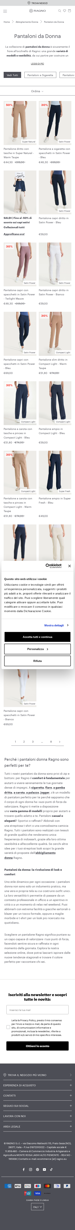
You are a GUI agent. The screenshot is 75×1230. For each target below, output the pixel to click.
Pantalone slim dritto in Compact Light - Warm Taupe (53, 363)
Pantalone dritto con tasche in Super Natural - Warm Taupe (19, 152)
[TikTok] (51, 1168)
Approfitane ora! (14, 234)
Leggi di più (37, 63)
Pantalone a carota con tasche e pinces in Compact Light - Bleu (18, 433)
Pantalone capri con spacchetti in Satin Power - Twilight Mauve (19, 294)
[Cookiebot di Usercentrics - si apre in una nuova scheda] (46, 566)
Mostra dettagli (54, 625)
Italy (36, 1207)
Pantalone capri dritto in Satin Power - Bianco (54, 292)
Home (7, 21)
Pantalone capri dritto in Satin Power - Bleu (54, 220)
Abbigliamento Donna (27, 21)
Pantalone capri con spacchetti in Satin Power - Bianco (19, 714)
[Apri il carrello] (69, 11)
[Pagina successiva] (60, 741)
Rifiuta (37, 660)
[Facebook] (23, 1168)
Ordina (36, 91)
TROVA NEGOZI (39, 3)
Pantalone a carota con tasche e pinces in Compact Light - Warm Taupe (18, 504)
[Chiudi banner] (69, 566)
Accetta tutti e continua (37, 636)
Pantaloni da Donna (54, 21)
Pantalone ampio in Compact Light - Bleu (52, 431)
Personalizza (35, 648)
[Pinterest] (37, 1168)
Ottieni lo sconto (37, 1046)
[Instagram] (30, 1168)
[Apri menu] (5, 10)
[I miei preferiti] (64, 11)
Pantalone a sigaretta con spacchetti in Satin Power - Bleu (54, 152)
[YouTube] (44, 1168)
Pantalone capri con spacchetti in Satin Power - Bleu (19, 363)
